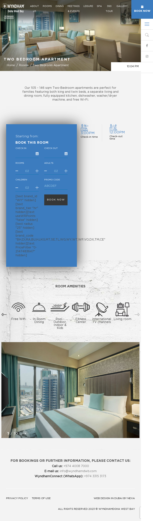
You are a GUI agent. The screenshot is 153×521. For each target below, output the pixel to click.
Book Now (142, 10)
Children (21, 180)
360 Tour (109, 8)
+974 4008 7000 (70, 466)
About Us (34, 8)
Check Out (51, 148)
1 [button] (9, 38)
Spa (99, 6)
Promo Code (52, 180)
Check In (20, 148)
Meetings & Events (74, 8)
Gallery (122, 6)
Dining (60, 6)
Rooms (47, 6)
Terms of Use (41, 498)
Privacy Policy (17, 498)
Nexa (131, 498)
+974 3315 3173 (70, 476)
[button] (4, 313)
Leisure (88, 6)
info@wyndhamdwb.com (70, 471)
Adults (48, 163)
